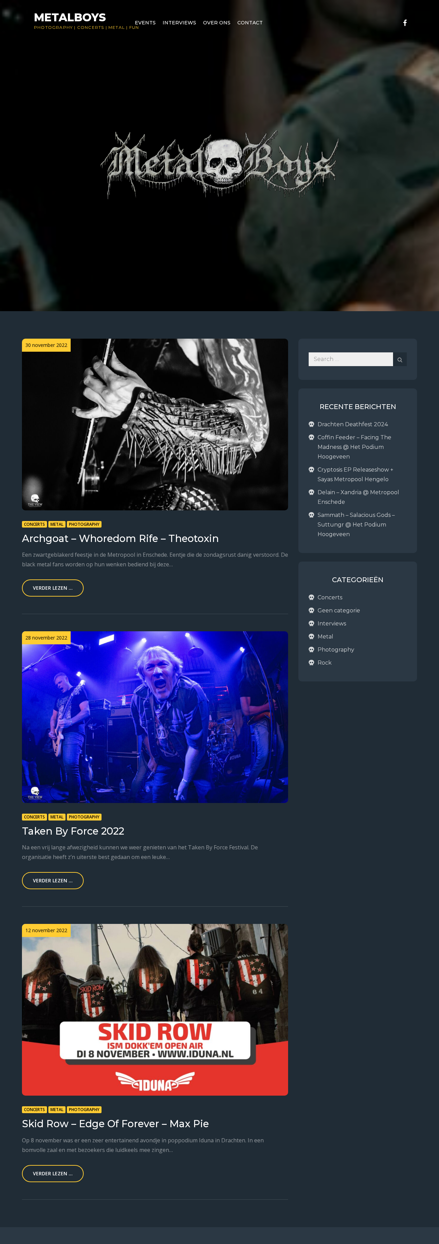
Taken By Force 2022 (73, 831)
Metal (116, 27)
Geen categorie (339, 610)
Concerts (90, 27)
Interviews (179, 23)
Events (145, 23)
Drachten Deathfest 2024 (353, 424)
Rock (325, 662)
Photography (53, 27)
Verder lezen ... (53, 588)
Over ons (216, 23)
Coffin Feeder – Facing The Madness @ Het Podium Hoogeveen (354, 447)
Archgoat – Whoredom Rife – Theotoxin (120, 538)
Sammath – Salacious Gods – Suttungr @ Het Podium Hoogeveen (356, 525)
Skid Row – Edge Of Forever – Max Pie (115, 1124)
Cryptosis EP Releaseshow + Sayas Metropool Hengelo (355, 474)
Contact (250, 23)
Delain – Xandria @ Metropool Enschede (358, 497)
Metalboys (70, 17)
